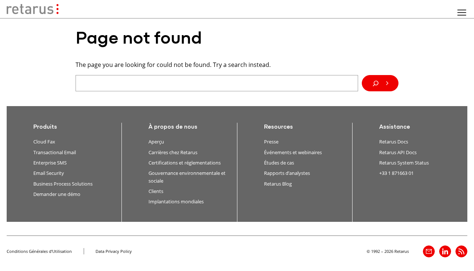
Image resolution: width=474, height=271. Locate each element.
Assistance (394, 127)
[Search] (380, 83)
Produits (45, 127)
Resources (278, 127)
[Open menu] (461, 12)
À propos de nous (172, 127)
